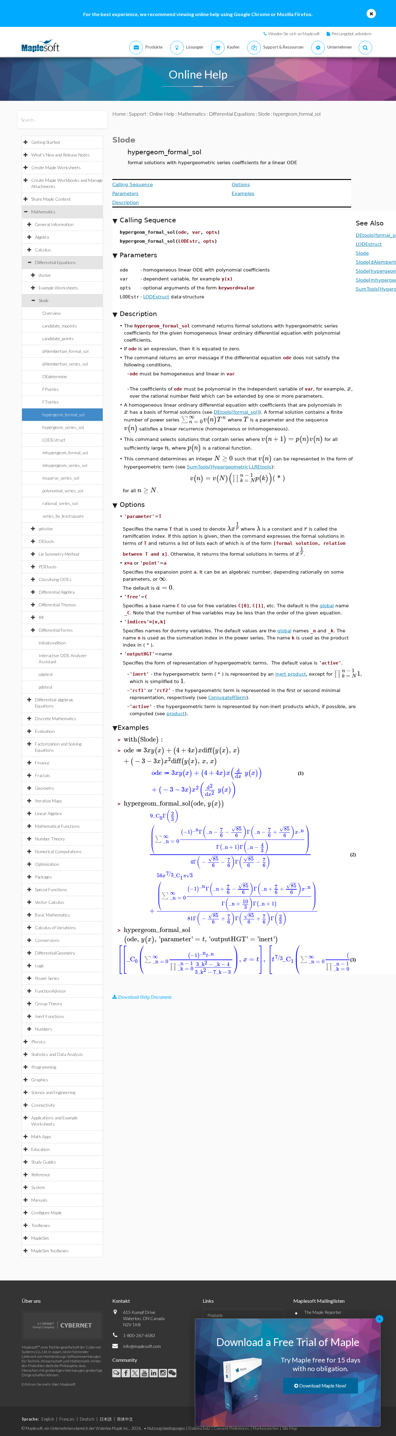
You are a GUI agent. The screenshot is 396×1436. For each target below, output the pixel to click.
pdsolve (46, 528)
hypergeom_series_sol (63, 427)
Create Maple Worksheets (56, 167)
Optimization (47, 864)
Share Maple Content (51, 199)
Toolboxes (40, 1225)
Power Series (47, 978)
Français (67, 1419)
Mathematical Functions (57, 826)
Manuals (39, 1200)
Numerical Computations (58, 851)
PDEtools (48, 566)
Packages (43, 876)
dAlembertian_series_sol (65, 363)
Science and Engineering (53, 1092)
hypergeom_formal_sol (63, 414)
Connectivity (43, 1105)
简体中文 (125, 1419)
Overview (51, 313)
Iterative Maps (48, 800)
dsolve (45, 275)
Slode (44, 300)
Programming (43, 1067)
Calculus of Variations (55, 927)
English (47, 1419)
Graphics (39, 1079)
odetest (46, 674)
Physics (38, 1041)
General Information (54, 224)
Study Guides (43, 1162)
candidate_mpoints (59, 325)
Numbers (43, 1029)
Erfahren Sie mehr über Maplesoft (48, 1384)
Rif (41, 617)
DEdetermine (54, 376)
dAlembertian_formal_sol (65, 351)
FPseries (50, 389)
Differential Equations (55, 262)
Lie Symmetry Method (59, 554)
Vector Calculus (49, 902)
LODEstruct (53, 439)
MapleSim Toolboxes (50, 1250)
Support (137, 114)
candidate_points (58, 338)
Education (40, 1149)
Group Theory (48, 1003)
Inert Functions (49, 1016)
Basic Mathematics (52, 914)
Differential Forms (56, 630)
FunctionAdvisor (50, 991)
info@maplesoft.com (142, 1346)
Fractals (42, 775)
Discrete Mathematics (55, 718)
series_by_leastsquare (63, 516)
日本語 (106, 1419)
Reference (40, 1174)
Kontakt (121, 1301)
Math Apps (41, 1136)
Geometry (44, 788)
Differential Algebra (57, 592)
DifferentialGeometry (55, 952)
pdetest (46, 687)
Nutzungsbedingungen (166, 1428)
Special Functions (51, 889)
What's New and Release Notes (60, 154)
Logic (39, 965)
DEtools (46, 541)
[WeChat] (172, 1373)
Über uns (31, 1301)
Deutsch (87, 1419)
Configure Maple (46, 1212)
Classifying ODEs (55, 579)
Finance (42, 762)
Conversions (47, 940)
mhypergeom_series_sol (64, 465)
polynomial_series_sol (62, 490)
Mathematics (43, 211)
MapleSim (40, 1238)
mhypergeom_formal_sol (65, 452)
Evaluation (45, 731)
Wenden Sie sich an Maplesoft (294, 33)
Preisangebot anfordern (351, 33)
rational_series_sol (60, 503)
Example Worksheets (58, 287)
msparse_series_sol (60, 478)
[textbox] (349, 388)
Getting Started (45, 142)
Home (119, 114)
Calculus (43, 249)
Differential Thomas (57, 604)
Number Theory (50, 838)
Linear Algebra (48, 813)
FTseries (50, 401)
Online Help (161, 114)
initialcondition (52, 642)
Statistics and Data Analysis (57, 1054)
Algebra (42, 237)
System (38, 1187)
